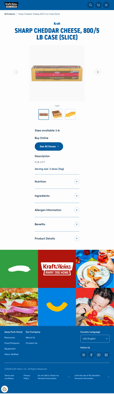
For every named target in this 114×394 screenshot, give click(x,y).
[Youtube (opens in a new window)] (98, 355)
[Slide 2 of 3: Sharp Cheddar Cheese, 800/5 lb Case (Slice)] (57, 114)
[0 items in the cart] (98, 5)
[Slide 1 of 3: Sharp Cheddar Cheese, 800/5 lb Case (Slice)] (43, 114)
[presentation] (98, 72)
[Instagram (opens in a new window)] (83, 355)
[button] (90, 5)
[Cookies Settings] (4, 389)
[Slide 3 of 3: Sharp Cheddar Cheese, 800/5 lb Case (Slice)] (70, 114)
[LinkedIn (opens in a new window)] (106, 355)
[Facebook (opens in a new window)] (91, 355)
